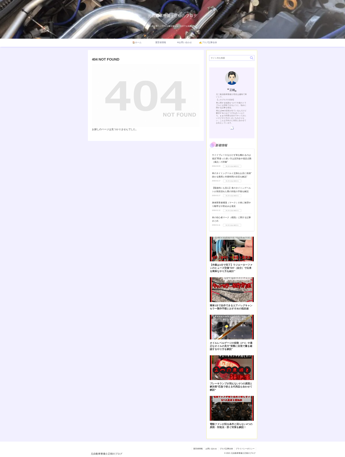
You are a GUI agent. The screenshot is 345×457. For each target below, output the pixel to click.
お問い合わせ (211, 449)
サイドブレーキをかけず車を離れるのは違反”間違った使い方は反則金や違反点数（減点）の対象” (231, 158)
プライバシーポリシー (245, 449)
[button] (251, 58)
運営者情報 (198, 449)
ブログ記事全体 (226, 449)
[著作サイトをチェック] (231, 128)
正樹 (232, 89)
